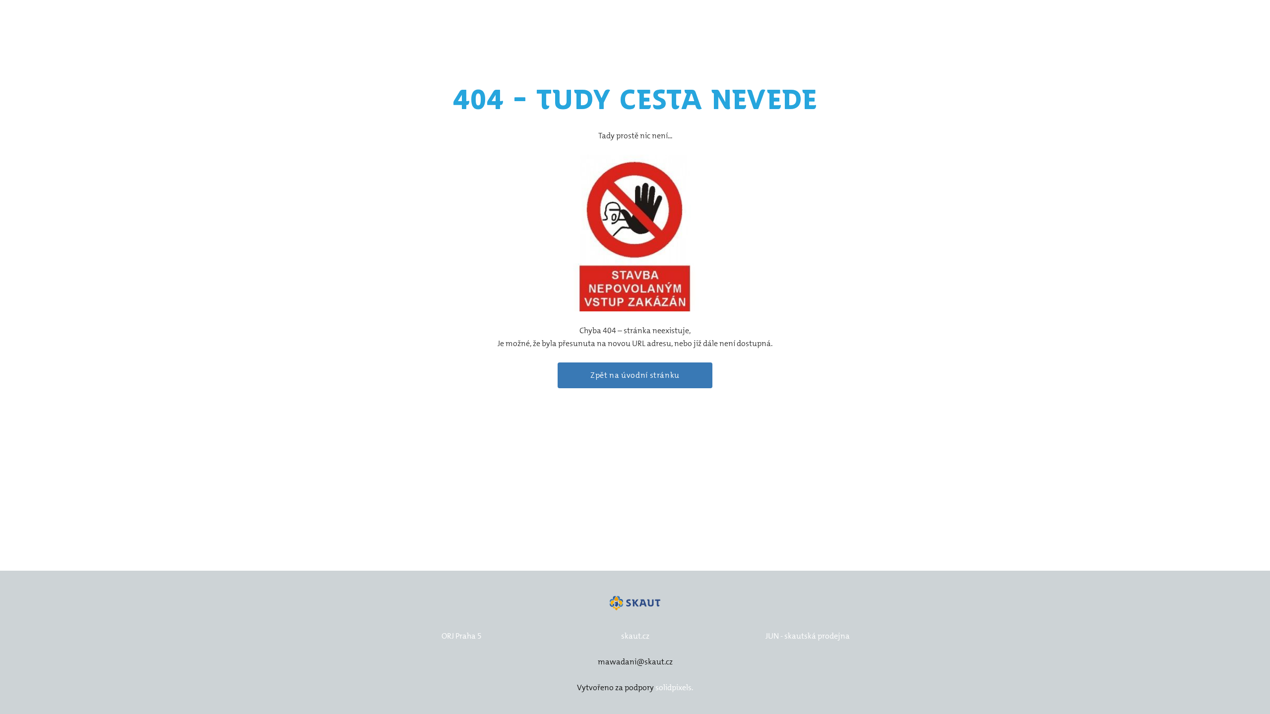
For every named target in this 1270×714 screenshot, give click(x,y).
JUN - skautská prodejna (807, 636)
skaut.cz (635, 636)
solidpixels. (674, 687)
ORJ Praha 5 (462, 636)
